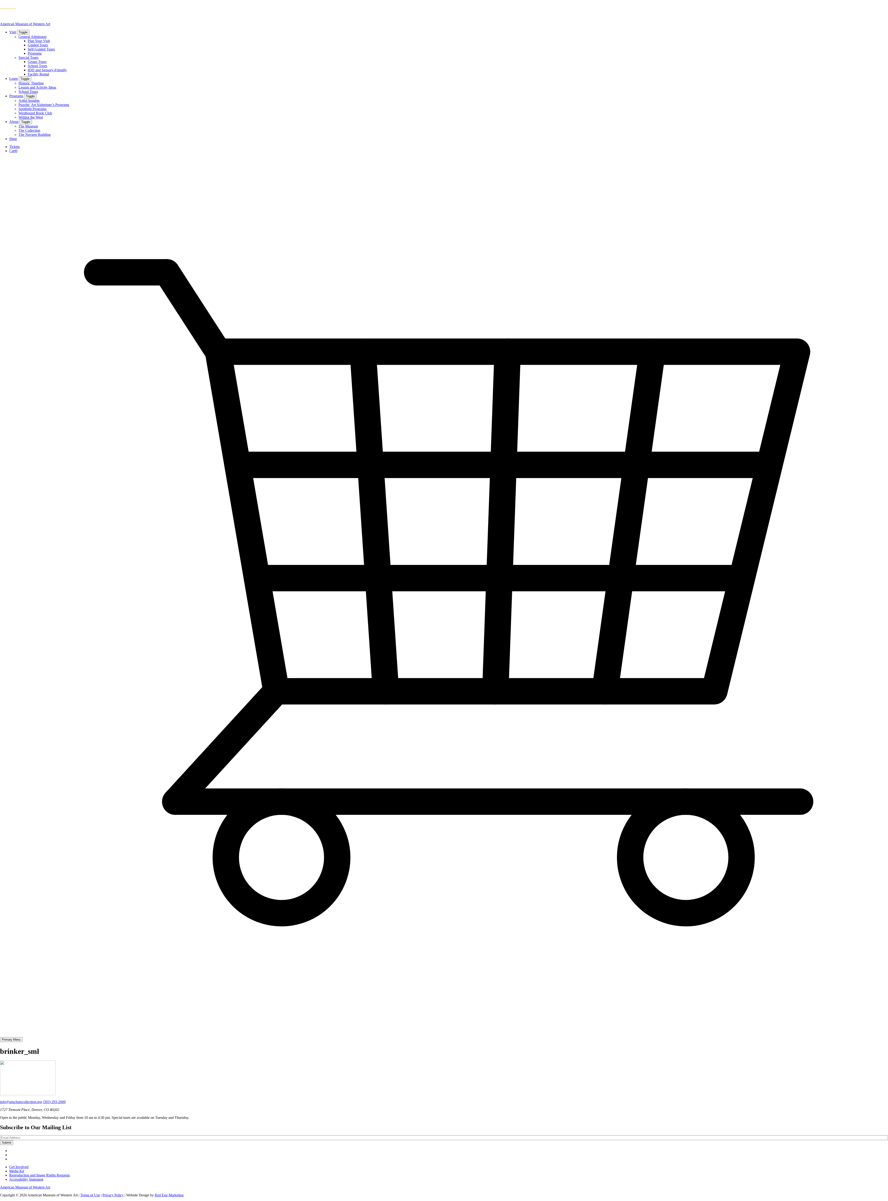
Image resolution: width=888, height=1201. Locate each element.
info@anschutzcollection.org (21, 1102)
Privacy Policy (113, 1195)
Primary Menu (11, 1039)
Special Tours (28, 57)
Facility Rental (38, 74)
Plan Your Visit (39, 41)
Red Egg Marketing (169, 1195)
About (13, 122)
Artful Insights (29, 101)
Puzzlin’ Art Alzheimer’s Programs (43, 105)
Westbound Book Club (35, 113)
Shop (13, 139)
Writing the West (30, 117)
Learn (13, 79)
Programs (35, 53)
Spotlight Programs (32, 109)
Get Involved (18, 1167)
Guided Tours (38, 45)
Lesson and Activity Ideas (37, 87)
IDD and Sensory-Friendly (47, 70)
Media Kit (16, 1171)
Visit (12, 32)
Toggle (23, 32)
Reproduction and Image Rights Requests (39, 1175)
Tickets (14, 147)
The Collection (29, 130)
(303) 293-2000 (54, 1102)
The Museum (28, 126)
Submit (6, 1142)
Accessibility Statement (26, 1179)
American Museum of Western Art (25, 24)
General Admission (32, 37)
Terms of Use (90, 1195)
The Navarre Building (34, 135)
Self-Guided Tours (41, 49)
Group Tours (37, 62)
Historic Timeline (31, 83)
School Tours (37, 66)
